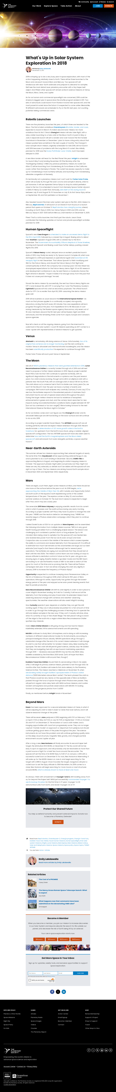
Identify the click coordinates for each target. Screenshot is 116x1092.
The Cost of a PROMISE (48, 879)
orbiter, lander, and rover (70, 127)
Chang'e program (67, 839)
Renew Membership (92, 1014)
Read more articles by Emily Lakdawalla (55, 862)
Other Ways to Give (92, 1028)
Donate (108, 6)
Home (41, 850)
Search (111, 2)
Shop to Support (91, 1021)
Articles (47, 850)
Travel (87, 1025)
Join (98, 6)
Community (84, 2)
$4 (39, 939)
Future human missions (57, 841)
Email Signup (62, 1017)
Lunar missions (52, 843)
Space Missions (9, 1017)
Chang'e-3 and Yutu (81, 839)
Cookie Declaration (10, 1084)
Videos (33, 1025)
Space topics (79, 845)
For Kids (6, 1028)
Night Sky (7, 1021)
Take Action (66, 6)
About (78, 6)
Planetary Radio (37, 1017)
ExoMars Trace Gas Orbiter (39, 841)
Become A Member (65, 1021)
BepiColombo (43, 839)
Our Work (36, 6)
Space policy (68, 845)
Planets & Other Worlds (12, 1014)
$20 (64, 939)
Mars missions (72, 843)
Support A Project (91, 1017)
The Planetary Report (38, 1032)
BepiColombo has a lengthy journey (67, 207)
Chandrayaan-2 (54, 839)
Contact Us (21, 1066)
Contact (61, 1025)
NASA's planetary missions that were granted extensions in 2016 (59, 366)
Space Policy (8, 1025)
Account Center (9, 1066)
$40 (76, 939)
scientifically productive (43, 349)
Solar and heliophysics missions (41, 845)
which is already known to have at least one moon (58, 770)
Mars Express (62, 843)
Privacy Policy (51, 976)
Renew (103, 2)
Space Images (36, 1021)
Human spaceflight (72, 841)
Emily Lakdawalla (48, 859)
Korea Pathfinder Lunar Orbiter (59, 151)
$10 (51, 939)
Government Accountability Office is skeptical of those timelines (64, 242)
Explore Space (51, 6)
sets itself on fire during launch (72, 190)
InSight (44, 843)
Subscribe (80, 973)
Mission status (83, 843)
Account (95, 2)
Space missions (58, 845)
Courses (34, 1028)
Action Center (63, 1014)
